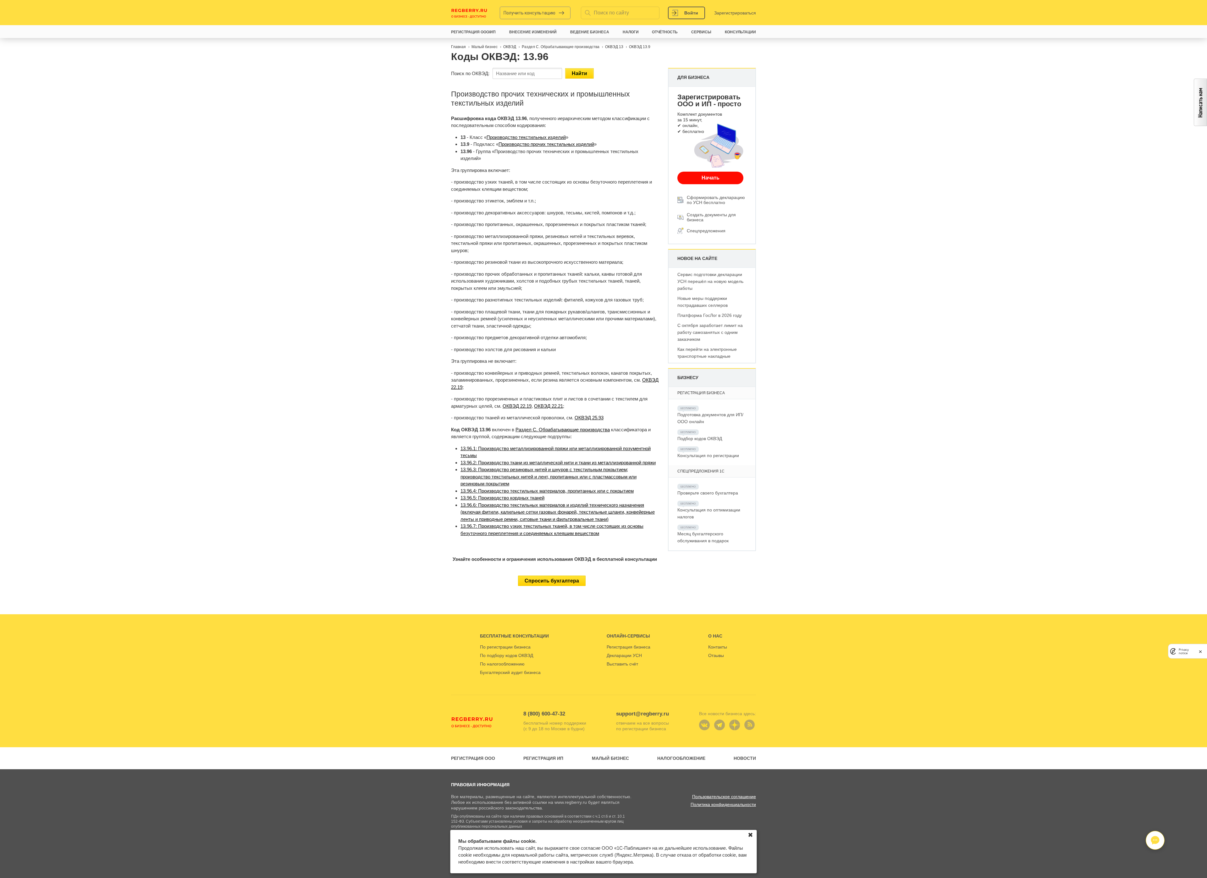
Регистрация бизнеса (628, 646)
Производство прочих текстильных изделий (546, 144)
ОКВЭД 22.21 (548, 406)
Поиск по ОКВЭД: (470, 73)
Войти (691, 12)
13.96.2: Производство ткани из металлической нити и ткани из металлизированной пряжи (558, 462)
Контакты (717, 646)
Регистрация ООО (473, 758)
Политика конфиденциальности (723, 804)
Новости (745, 758)
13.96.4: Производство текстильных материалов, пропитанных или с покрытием (547, 491)
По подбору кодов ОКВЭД (506, 655)
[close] (1200, 651)
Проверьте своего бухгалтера (707, 492)
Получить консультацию (529, 12)
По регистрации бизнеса (505, 646)
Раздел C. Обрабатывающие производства (562, 429)
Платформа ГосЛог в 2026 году (709, 315)
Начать (710, 177)
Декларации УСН (624, 655)
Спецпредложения (706, 230)
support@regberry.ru (642, 714)
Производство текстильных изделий (526, 137)
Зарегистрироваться (735, 12)
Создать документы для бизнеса (711, 217)
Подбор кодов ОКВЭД (699, 438)
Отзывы (716, 655)
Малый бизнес (610, 758)
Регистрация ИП (543, 758)
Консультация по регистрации (708, 455)
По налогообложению (502, 663)
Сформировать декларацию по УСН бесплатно (716, 200)
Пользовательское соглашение (724, 796)
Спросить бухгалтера (552, 580)
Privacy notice (1184, 651)
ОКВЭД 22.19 (517, 406)
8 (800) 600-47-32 (544, 714)
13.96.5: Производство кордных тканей (502, 497)
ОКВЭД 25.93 (589, 417)
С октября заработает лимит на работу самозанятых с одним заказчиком (710, 332)
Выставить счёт (622, 663)
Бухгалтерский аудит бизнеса (510, 672)
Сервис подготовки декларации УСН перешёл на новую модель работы (710, 281)
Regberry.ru (469, 13)
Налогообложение (681, 758)
